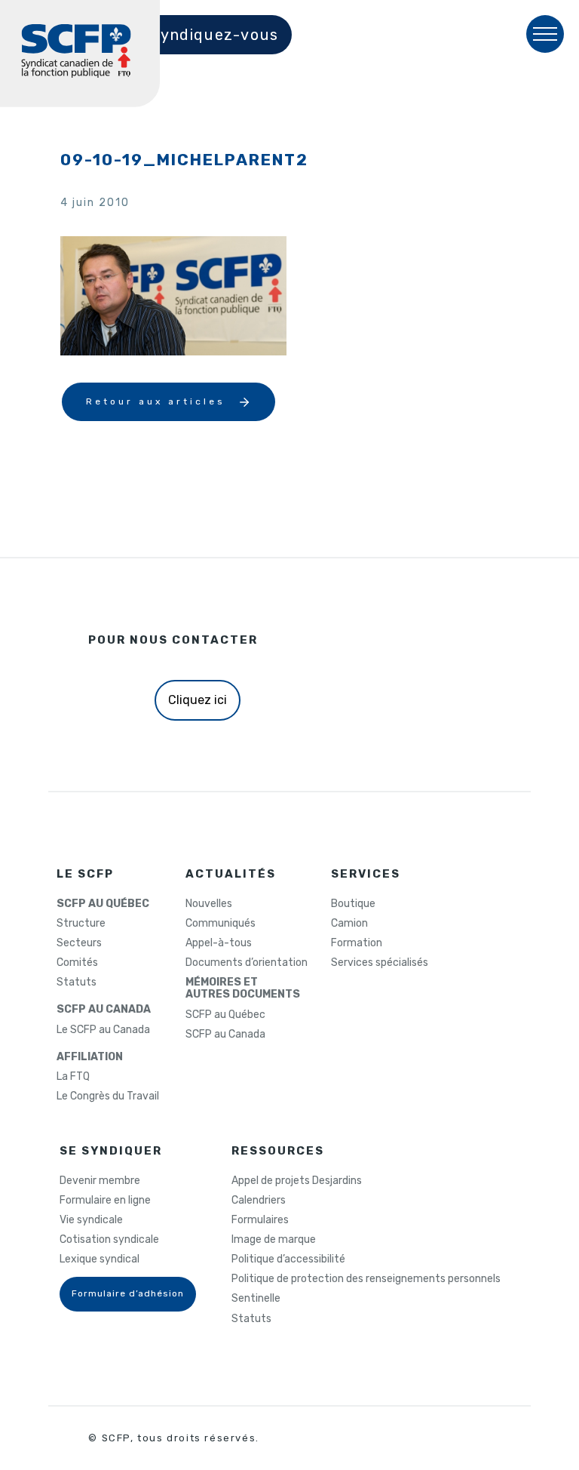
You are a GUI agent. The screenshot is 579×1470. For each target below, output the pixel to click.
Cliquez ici (197, 700)
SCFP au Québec (225, 1015)
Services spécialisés (379, 963)
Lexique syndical (99, 1259)
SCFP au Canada (225, 1035)
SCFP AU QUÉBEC (103, 904)
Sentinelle (255, 1299)
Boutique (353, 904)
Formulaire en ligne (105, 1201)
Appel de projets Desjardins (296, 1181)
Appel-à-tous (218, 943)
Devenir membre (100, 1181)
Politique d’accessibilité (288, 1259)
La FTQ (73, 1077)
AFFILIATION (90, 1057)
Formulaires (260, 1220)
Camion (349, 924)
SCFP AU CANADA (104, 1010)
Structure (81, 924)
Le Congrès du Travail (108, 1096)
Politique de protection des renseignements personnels (366, 1279)
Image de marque (273, 1240)
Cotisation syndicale (109, 1240)
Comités (77, 963)
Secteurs (79, 943)
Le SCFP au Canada (103, 1030)
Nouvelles (208, 904)
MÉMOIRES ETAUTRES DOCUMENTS (242, 988)
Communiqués (220, 924)
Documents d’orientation (246, 963)
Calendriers (258, 1201)
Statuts (76, 982)
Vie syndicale (91, 1220)
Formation (356, 943)
